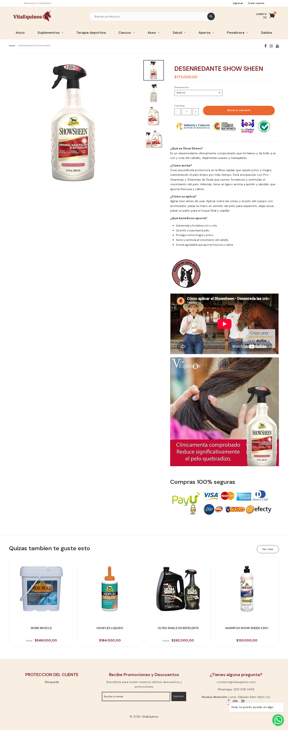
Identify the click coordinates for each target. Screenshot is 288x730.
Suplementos (49, 32)
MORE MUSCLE (41, 628)
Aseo (152, 32)
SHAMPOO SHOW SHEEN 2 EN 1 (246, 628)
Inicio (20, 32)
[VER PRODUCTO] (41, 589)
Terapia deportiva (91, 32)
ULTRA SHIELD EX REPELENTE (178, 628)
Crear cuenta (256, 3)
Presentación (181, 87)
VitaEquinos (150, 716)
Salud (177, 32)
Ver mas (267, 549)
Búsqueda (52, 682)
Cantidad (179, 105)
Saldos (266, 32)
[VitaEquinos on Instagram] (271, 46)
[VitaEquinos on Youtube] (277, 46)
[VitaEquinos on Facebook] (265, 46)
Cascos (124, 32)
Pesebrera (235, 32)
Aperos (205, 32)
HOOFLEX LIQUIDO (110, 628)
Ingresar (238, 3)
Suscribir (179, 696)
